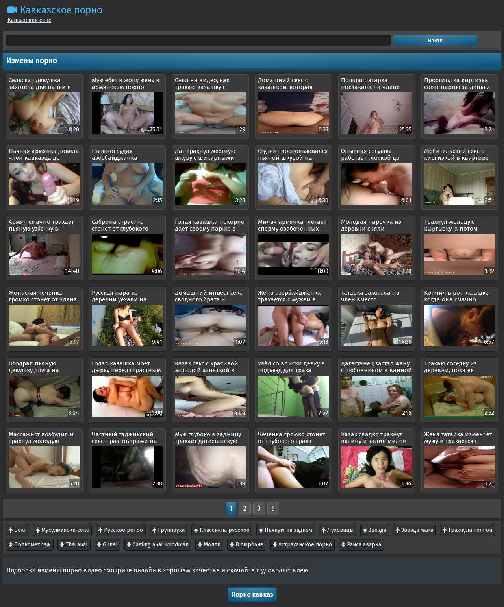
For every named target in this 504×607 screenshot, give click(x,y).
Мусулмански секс (64, 530)
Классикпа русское (224, 530)
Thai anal (76, 544)
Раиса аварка (363, 544)
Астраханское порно (304, 544)
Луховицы (340, 530)
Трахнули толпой (469, 530)
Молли (211, 544)
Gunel (109, 544)
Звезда (376, 530)
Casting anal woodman (160, 544)
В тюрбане (248, 544)
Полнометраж (32, 544)
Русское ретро (122, 530)
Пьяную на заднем (287, 530)
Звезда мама (416, 530)
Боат (19, 530)
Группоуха (170, 530)
